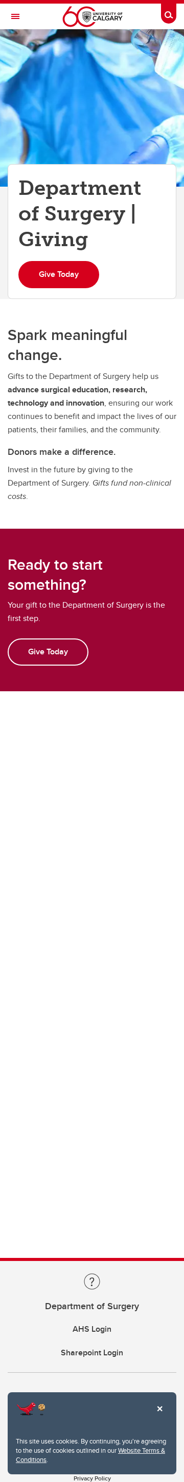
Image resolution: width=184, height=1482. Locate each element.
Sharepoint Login (92, 1352)
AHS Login (92, 1329)
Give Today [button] (59, 274)
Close (159, 1415)
